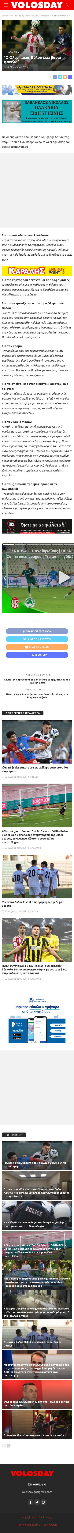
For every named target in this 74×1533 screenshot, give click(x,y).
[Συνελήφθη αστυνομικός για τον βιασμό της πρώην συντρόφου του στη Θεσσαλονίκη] (37, 1215)
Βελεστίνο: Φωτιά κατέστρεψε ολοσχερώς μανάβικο (35, 1435)
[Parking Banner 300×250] (37, 1018)
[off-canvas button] (6, 5)
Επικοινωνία (50, 1524)
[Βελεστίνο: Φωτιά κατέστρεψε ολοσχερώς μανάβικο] (37, 1424)
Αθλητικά (13, 52)
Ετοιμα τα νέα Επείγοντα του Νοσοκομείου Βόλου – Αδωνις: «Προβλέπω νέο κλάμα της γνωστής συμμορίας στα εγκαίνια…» (36, 1193)
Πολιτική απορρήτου (28, 1524)
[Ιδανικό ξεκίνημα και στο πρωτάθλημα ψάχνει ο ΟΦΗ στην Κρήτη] (37, 742)
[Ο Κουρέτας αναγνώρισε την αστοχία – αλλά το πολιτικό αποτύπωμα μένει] (37, 1394)
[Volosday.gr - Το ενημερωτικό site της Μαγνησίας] (37, 4)
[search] (67, 5)
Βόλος (34, 777)
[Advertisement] (37, 190)
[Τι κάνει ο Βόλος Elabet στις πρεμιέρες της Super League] (37, 876)
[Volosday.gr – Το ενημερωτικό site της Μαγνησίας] (32, 1473)
